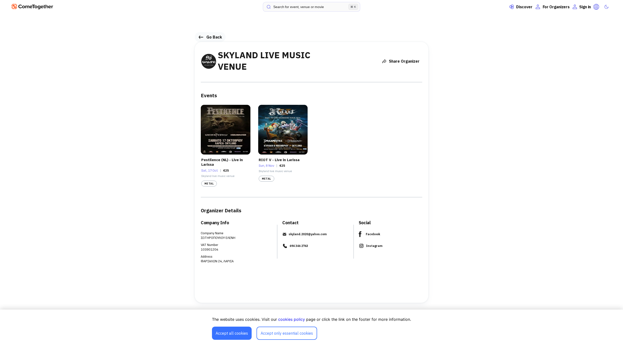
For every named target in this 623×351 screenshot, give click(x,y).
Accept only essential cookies (287, 333)
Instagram (374, 246)
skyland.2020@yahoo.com (308, 234)
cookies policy (291, 319)
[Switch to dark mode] (606, 7)
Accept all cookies (232, 333)
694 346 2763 (299, 246)
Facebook (373, 234)
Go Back (214, 37)
